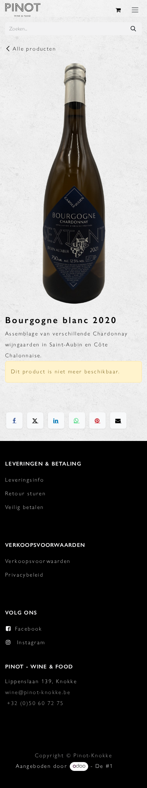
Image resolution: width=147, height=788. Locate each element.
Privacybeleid (24, 574)
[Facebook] (14, 420)
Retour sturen (25, 493)
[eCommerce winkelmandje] (118, 10)
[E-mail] (118, 420)
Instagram (31, 642)
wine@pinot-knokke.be (37, 692)
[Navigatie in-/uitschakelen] (135, 10)
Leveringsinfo (24, 479)
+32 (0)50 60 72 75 (35, 703)
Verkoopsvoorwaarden (38, 561)
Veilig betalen (24, 507)
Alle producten (34, 48)
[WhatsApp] (77, 420)
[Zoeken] (133, 28)
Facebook (28, 628)
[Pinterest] (97, 420)
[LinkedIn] (56, 420)
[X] (35, 420)
